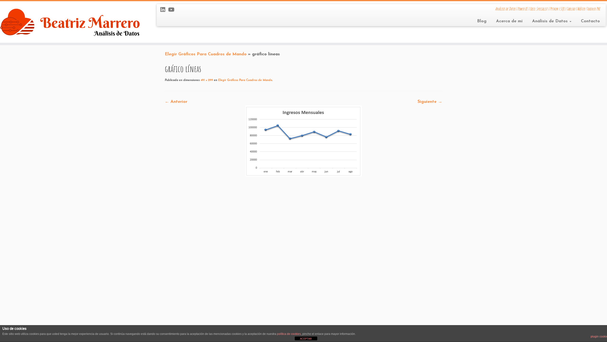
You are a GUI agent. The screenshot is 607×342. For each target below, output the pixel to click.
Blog (482, 21)
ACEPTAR (306, 338)
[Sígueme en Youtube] (172, 10)
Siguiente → (430, 102)
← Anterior (176, 102)
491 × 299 (206, 80)
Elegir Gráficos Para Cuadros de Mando (206, 54)
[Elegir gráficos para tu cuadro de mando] (303, 141)
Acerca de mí (509, 21)
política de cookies (289, 334)
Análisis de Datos (550, 21)
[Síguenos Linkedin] (164, 10)
